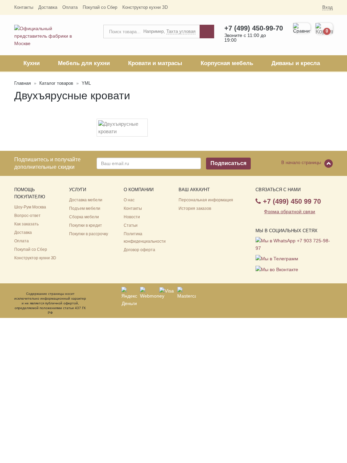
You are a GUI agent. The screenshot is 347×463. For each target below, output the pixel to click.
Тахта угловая (181, 31)
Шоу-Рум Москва (30, 207)
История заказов (195, 208)
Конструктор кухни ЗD (145, 7)
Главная (22, 83)
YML (86, 83)
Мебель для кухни (84, 63)
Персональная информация (206, 200)
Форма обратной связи (289, 211)
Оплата (70, 7)
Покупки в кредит (85, 225)
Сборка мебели (84, 217)
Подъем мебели (84, 208)
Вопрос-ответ (27, 215)
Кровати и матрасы (155, 63)
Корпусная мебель (227, 63)
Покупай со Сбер (100, 7)
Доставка (47, 7)
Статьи (131, 225)
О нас (129, 200)
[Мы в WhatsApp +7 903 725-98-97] (293, 244)
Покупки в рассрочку (88, 234)
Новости (132, 217)
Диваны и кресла (295, 63)
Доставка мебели (85, 200)
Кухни (31, 63)
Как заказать (26, 224)
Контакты (23, 7)
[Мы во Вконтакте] (277, 268)
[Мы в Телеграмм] (278, 258)
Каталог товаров (56, 83)
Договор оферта (139, 249)
